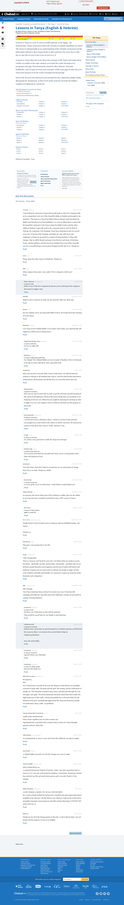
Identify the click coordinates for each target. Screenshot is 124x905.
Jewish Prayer (79, 870)
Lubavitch (48, 893)
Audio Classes (57, 886)
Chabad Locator (94, 868)
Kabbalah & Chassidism (94, 83)
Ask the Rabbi (84, 14)
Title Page (20, 101)
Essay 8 (63, 151)
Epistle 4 (41, 138)
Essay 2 (19, 151)
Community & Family (41, 19)
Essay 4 (41, 149)
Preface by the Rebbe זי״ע (24, 93)
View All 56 (64, 106)
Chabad (43, 893)
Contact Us (106, 899)
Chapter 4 (64, 101)
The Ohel (92, 865)
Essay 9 (63, 153)
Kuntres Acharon (22, 147)
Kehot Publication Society (32, 33)
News (66, 886)
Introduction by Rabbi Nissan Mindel (28, 95)
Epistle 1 (19, 138)
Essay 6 (41, 153)
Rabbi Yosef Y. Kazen (50, 894)
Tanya (65, 43)
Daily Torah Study (62, 865)
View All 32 (64, 142)
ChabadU (47, 886)
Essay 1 (19, 149)
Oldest (33, 201)
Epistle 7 (63, 138)
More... (42, 185)
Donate (109, 14)
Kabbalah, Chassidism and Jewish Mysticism (30, 24)
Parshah (78, 868)
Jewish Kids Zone (45, 868)
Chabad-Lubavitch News (96, 867)
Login (67, 14)
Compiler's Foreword (23, 106)
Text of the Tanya (63, 24)
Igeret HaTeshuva (22, 121)
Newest (28, 201)
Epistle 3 (19, 142)
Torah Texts (85, 886)
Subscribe (60, 867)
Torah (62, 894)
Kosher (78, 867)
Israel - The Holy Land (46, 871)
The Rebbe (93, 863)
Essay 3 (19, 153)
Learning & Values (23, 19)
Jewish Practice (8, 19)
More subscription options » (94, 98)
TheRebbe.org (44, 873)
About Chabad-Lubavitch (96, 862)
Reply (25, 249)
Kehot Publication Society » (70, 175)
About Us (87, 899)
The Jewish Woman (45, 863)
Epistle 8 (64, 140)
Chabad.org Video (45, 862)
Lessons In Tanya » (23, 173)
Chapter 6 (64, 112)
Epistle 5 (41, 140)
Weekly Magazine (25, 868)
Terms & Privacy (96, 899)
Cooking (76, 886)
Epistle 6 (41, 142)
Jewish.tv (38, 886)
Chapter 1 (42, 101)
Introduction (20, 112)
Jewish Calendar (62, 863)
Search (59, 868)
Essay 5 (41, 151)
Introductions (44, 174)
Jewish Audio (79, 871)
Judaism (66, 894)
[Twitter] (100, 893)
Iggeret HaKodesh (22, 134)
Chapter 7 (64, 114)
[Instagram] (108, 893)
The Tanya (51, 24)
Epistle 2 (19, 140)
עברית (87, 106)
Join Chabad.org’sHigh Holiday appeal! (54, 2)
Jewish (72, 894)
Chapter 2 (42, 104)
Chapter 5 (64, 104)
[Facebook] (97, 893)
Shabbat (78, 865)
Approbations (21, 104)
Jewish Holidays (80, 862)
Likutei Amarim (22, 100)
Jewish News (44, 865)
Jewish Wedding (80, 863)
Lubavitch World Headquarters (77, 893)
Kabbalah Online (45, 870)
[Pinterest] (104, 893)
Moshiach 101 (44, 867)
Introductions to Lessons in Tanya (28, 89)
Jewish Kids (104, 886)
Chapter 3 (42, 106)
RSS (59, 871)
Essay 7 (63, 149)
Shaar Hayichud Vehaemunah (27, 110)
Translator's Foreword (23, 91)
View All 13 (64, 116)
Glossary (60, 870)
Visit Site (64, 188)
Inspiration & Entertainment (62, 19)
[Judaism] (10, 14)
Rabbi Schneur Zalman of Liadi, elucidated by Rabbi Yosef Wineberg (39, 31)
